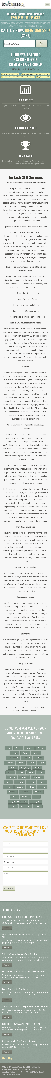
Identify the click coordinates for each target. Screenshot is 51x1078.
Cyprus (42, 782)
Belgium (8, 787)
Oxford (37, 806)
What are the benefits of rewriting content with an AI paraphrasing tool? (25, 935)
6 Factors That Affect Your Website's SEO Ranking (19, 1041)
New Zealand (13, 758)
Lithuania (19, 782)
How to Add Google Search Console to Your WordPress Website (23, 971)
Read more (7, 928)
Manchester (25, 806)
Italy (8, 748)
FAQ (21, 1071)
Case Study (14, 1071)
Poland (25, 753)
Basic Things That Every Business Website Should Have (21, 1023)
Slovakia (38, 792)
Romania (25, 796)
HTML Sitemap (16, 1074)
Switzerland (25, 792)
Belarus (31, 787)
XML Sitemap (6, 1074)
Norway (29, 748)
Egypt (42, 762)
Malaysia (12, 777)
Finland (18, 748)
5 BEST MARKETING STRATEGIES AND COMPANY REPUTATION (22, 917)
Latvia (8, 782)
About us (5, 1071)
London (35, 753)
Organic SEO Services (18, 801)
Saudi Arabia (37, 777)
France (14, 753)
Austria (42, 787)
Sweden (41, 748)
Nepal (31, 772)
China (40, 772)
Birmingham (36, 801)
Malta (14, 796)
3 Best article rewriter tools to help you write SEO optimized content (25, 1006)
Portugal (27, 758)
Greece (20, 772)
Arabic (10, 772)
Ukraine (37, 767)
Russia (31, 762)
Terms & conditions (31, 1071)
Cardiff (12, 806)
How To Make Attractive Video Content (15, 989)
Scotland (39, 758)
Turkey (21, 762)
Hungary (12, 792)
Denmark (9, 762)
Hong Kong (25, 767)
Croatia (31, 782)
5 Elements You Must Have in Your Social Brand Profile (20, 954)
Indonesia (24, 777)
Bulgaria (20, 787)
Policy (41, 1071)
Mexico (12, 767)
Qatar (36, 796)
